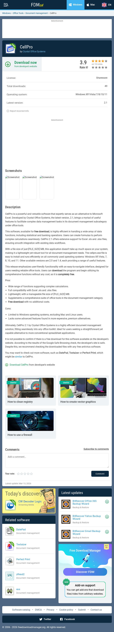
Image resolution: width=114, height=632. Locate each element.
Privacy (50, 609)
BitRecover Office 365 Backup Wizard (84, 502)
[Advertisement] (57, 28)
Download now (25, 62)
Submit (82, 609)
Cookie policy (66, 609)
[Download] (107, 501)
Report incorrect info (19, 111)
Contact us (96, 609)
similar (18, 356)
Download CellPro (19, 364)
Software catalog (21, 609)
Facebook (69, 619)
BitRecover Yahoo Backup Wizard (87, 517)
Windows (6, 13)
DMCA (38, 609)
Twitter (47, 619)
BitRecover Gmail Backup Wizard (86, 532)
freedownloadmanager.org (31, 627)
